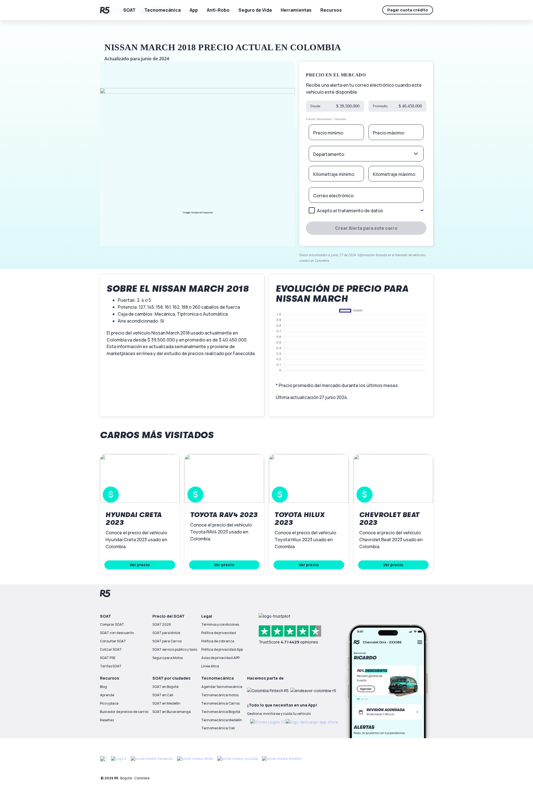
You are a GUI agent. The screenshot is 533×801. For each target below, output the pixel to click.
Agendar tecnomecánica (221, 686)
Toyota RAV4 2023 (224, 515)
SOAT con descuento (117, 632)
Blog (103, 686)
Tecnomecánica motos (219, 695)
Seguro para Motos (167, 657)
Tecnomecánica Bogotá (220, 711)
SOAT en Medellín (166, 703)
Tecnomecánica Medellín (221, 720)
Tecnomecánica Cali (218, 728)
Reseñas (107, 720)
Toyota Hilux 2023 (300, 518)
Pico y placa (109, 703)
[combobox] (366, 153)
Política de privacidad (218, 632)
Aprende (107, 695)
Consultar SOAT (113, 641)
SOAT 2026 (161, 624)
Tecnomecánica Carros (220, 703)
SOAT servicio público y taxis (174, 649)
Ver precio (140, 564)
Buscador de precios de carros (124, 711)
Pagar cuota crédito (407, 10)
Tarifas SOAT (111, 666)
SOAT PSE (107, 657)
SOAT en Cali (162, 695)
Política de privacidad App (222, 649)
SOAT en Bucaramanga (171, 711)
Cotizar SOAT (111, 649)
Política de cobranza (217, 641)
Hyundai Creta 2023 (133, 518)
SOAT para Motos (166, 632)
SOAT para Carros (167, 641)
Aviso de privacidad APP (220, 657)
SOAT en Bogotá (165, 686)
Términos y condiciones (220, 624)
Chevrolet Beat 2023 (389, 518)
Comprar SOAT (112, 624)
